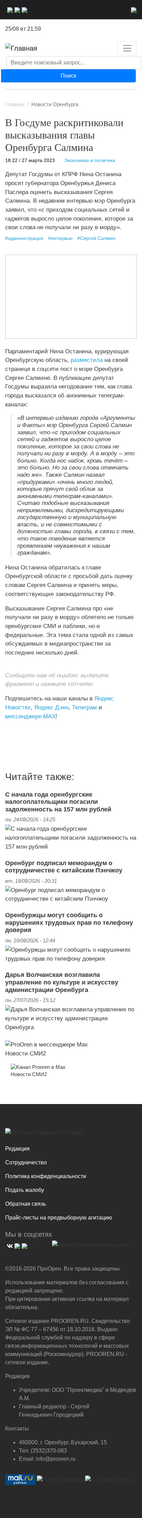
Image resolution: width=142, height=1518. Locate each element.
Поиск (68, 76)
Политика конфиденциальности (45, 1176)
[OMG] (90, 1247)
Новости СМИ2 (25, 1053)
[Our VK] (9, 9)
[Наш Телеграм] (16, 9)
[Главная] (21, 48)
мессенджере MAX (30, 716)
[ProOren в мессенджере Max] (46, 1044)
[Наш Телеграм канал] (18, 730)
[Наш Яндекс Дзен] (7, 730)
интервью (62, 238)
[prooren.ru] (71, 1135)
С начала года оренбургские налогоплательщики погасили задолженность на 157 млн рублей (58, 802)
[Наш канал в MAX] (23, 9)
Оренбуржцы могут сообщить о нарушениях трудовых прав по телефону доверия (69, 922)
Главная (14, 104)
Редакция (17, 1149)
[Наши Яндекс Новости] (13, 730)
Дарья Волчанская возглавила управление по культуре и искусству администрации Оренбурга (61, 982)
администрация (25, 238)
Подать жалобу (24, 1190)
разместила (87, 359)
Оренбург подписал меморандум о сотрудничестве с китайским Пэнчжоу (63, 867)
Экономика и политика (89, 160)
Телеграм (84, 707)
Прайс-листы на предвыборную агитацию (58, 1218)
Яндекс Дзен (51, 707)
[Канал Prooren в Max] (38, 1067)
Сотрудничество (26, 1162)
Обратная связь (25, 1204)
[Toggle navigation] (127, 48)
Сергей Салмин (97, 238)
